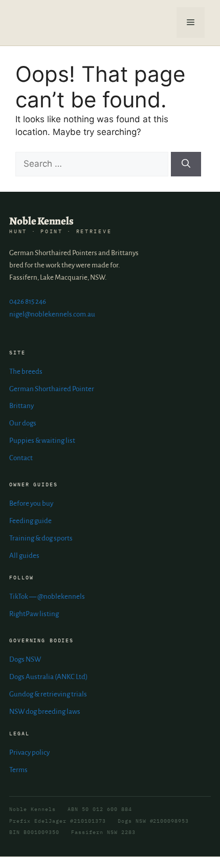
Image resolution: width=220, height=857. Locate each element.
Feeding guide (30, 521)
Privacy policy (29, 752)
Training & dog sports (41, 538)
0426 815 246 (27, 301)
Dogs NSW (25, 659)
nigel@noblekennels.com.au (52, 314)
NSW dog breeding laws (44, 711)
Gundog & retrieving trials (48, 694)
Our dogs (22, 423)
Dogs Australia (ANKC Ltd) (48, 677)
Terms (18, 770)
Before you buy (31, 503)
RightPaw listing (34, 614)
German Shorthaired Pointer (51, 389)
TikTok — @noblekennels (47, 596)
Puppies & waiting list (42, 440)
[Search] (186, 164)
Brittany (21, 406)
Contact (21, 458)
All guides (24, 555)
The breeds (25, 371)
